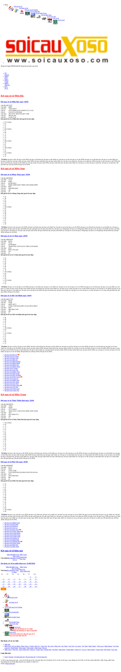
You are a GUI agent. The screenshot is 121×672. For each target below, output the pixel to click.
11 (9, 581)
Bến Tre (37, 646)
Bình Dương (108, 646)
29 (30, 586)
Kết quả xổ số (18, 6)
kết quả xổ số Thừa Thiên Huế (14, 531)
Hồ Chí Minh (16, 569)
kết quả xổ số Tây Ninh (12, 383)
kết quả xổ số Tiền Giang (12, 385)
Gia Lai (84, 649)
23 (36, 584)
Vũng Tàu (44, 646)
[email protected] (10, 663)
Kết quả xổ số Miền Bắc (12, 96)
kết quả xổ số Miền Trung (12, 523)
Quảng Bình (70, 649)
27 (19, 586)
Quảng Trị (78, 649)
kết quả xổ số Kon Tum (12, 529)
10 (3, 581)
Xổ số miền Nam (46, 15)
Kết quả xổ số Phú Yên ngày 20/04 (14, 462)
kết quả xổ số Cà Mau (11, 368)
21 (25, 584)
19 (14, 584)
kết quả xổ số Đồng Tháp (12, 372)
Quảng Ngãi (99, 649)
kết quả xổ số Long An (11, 378)
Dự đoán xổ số (23, 8)
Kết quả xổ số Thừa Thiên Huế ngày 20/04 (17, 400)
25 (9, 586)
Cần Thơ (71, 646)
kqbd (6, 657)
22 (30, 584)
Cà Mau (14, 572)
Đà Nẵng (55, 649)
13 (19, 581)
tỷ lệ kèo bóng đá (41, 657)
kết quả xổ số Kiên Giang (12, 377)
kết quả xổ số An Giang (12, 356)
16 (36, 581)
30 (36, 586)
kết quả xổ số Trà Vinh (11, 387)
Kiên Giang (16, 558)
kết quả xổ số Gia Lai (11, 528)
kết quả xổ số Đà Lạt (11, 355)
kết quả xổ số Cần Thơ (11, 370)
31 (3, 589)
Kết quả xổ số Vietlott (31, 10)
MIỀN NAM (6, 81)
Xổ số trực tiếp (51, 16)
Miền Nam (16, 554)
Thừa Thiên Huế (25, 571)
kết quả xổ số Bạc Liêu (11, 358)
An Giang (78, 646)
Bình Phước (14, 648)
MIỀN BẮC (6, 77)
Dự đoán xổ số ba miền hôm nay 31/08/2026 (18, 563)
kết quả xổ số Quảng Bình (12, 533)
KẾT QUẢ (6, 87)
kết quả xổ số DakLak (11, 526)
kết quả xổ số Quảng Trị (12, 538)
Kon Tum (23, 559)
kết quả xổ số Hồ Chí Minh (13, 375)
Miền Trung (23, 554)
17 (3, 584)
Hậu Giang (22, 648)
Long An (7, 648)
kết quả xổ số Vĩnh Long (12, 389)
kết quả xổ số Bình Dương (12, 361)
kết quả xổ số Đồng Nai (12, 365)
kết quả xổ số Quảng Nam (12, 535)
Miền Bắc (10, 554)
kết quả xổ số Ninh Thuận (12, 543)
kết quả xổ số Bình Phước (12, 363)
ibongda (11, 657)
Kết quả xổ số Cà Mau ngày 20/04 (14, 236)
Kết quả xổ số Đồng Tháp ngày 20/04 (15, 175)
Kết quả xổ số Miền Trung (13, 394)
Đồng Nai (57, 646)
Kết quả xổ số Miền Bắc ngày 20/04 (14, 102)
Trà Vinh (115, 646)
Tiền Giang (16, 556)
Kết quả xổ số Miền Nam (13, 168)
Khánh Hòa (23, 557)
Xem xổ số (61, 20)
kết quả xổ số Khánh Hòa (12, 541)
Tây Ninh (85, 646)
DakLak (32, 649)
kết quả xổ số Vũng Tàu (12, 390)
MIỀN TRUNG (7, 84)
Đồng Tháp (15, 570)
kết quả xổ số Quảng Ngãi (12, 536)
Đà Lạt (15, 560)
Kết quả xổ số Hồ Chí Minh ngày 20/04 (16, 296)
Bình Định (62, 649)
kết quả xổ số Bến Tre (11, 360)
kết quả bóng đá (30, 657)
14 (25, 581)
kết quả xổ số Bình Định (12, 540)
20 (19, 584)
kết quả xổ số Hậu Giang (12, 373)
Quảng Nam (39, 649)
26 (14, 586)
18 (9, 584)
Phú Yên (22, 569)
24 (3, 586)
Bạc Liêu (50, 646)
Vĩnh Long (100, 646)
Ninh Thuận (91, 649)
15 (30, 581)
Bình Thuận (92, 646)
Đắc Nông (107, 649)
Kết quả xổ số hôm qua (12, 550)
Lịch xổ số (56, 18)
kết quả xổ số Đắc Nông (12, 546)
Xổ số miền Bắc (35, 11)
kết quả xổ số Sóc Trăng (12, 382)
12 (14, 581)
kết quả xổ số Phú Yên (11, 545)
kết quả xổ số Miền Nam (12, 380)
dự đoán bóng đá (19, 657)
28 (25, 586)
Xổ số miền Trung (41, 13)
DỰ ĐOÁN (7, 74)
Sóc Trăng (64, 646)
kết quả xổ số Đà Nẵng (11, 524)
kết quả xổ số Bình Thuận (12, 366)
